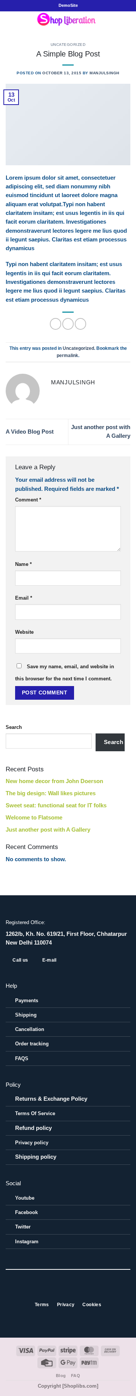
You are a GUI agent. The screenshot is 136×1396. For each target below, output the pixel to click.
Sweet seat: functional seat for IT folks (56, 805)
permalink (67, 355)
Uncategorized (68, 44)
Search (14, 727)
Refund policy (33, 1128)
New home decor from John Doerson (54, 781)
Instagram (27, 1241)
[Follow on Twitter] (72, 1291)
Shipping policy (35, 1157)
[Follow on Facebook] (55, 1291)
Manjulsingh (104, 73)
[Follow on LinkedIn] (80, 1291)
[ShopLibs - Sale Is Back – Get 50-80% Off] (68, 21)
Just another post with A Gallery (48, 830)
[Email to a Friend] (68, 323)
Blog (61, 1375)
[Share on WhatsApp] (55, 323)
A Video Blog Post (30, 432)
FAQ (75, 1375)
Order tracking (32, 1044)
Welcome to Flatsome (34, 818)
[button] (10, 21)
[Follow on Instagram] (63, 1291)
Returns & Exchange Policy (51, 1099)
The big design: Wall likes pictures (51, 793)
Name (23, 564)
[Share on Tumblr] (80, 323)
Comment (28, 500)
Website (24, 632)
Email (23, 598)
